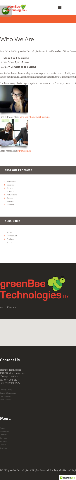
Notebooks (11, 181)
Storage (10, 198)
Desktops (10, 185)
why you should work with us (35, 116)
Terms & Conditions (8, 393)
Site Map (3, 448)
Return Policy (5, 396)
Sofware (10, 201)
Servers (10, 188)
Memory (10, 205)
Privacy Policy (6, 389)
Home (9, 232)
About (9, 242)
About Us (3, 441)
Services (3, 438)
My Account (12, 236)
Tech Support (5, 399)
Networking (12, 195)
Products (10, 239)
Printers (10, 191)
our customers (24, 150)
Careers (3, 444)
